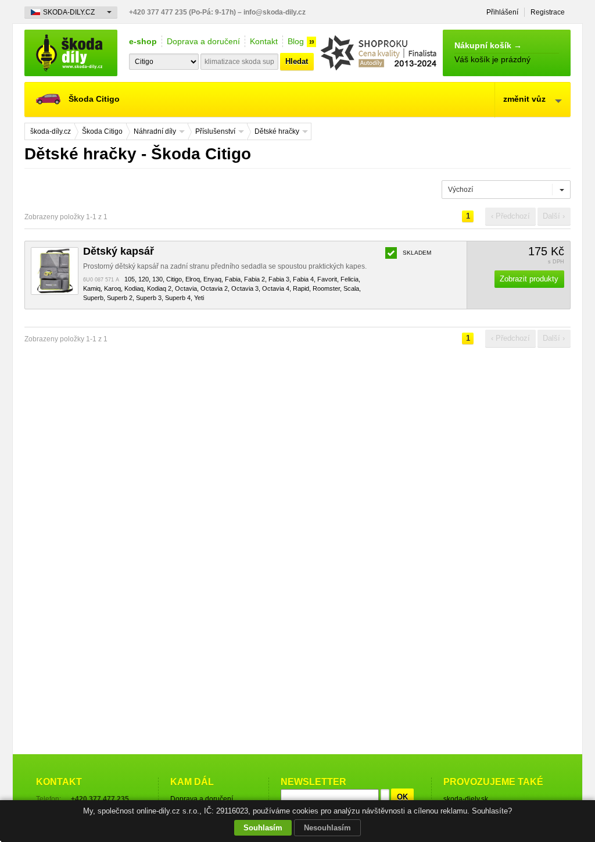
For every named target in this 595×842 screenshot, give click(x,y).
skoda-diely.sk (465, 799)
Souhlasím (262, 827)
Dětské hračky (277, 131)
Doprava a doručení (203, 41)
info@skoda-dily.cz (274, 12)
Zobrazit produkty (529, 278)
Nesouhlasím (327, 827)
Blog (296, 41)
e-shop (143, 41)
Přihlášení (502, 12)
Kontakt (264, 41)
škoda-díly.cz (70, 53)
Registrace (548, 12)
